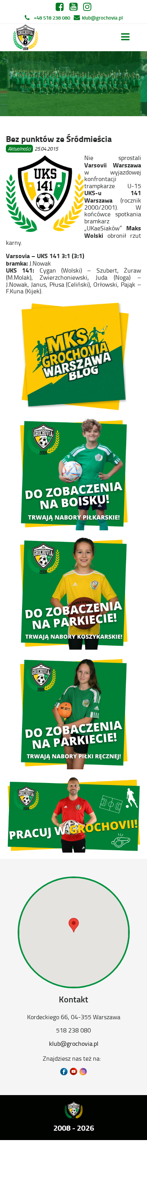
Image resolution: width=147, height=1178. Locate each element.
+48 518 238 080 (52, 17)
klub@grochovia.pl (102, 17)
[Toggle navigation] (125, 37)
